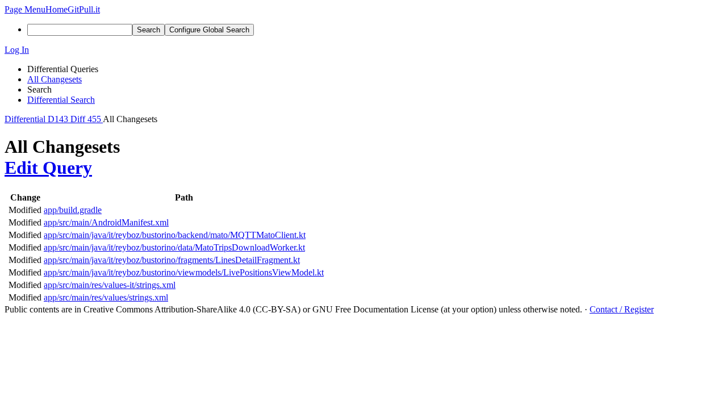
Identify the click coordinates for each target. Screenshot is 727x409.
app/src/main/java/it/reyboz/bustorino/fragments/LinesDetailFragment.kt (172, 260)
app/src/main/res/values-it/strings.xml (110, 285)
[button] (25, 9)
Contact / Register (622, 309)
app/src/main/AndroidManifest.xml (106, 222)
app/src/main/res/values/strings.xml (106, 297)
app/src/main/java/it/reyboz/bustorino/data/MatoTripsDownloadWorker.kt (174, 247)
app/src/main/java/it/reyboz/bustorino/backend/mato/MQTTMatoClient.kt (175, 235)
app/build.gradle (73, 210)
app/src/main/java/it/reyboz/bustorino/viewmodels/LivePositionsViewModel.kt (184, 272)
